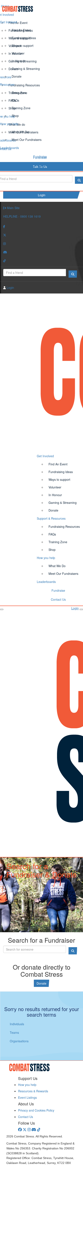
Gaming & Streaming (26, 68)
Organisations (19, 1041)
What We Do (20, 132)
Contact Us (40, 165)
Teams (14, 1032)
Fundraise (40, 156)
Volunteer (18, 53)
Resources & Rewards (33, 1091)
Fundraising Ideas (24, 38)
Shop (15, 116)
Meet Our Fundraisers (27, 139)
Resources (7, 84)
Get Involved (8, 22)
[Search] (73, 274)
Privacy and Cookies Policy (36, 1110)
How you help (9, 124)
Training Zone (21, 108)
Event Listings (27, 1097)
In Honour (18, 61)
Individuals (17, 1024)
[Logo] (41, 9)
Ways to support (22, 45)
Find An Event (21, 30)
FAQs (15, 100)
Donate (16, 76)
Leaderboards (9, 148)
